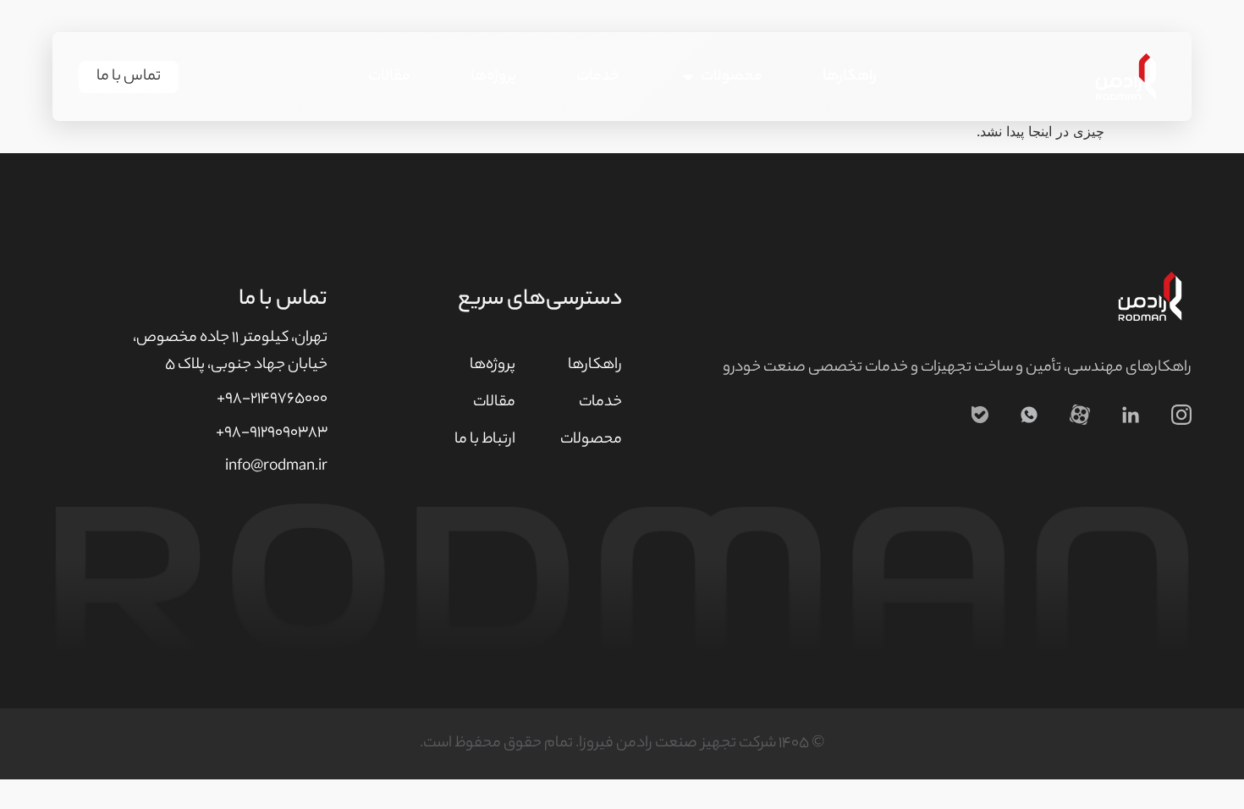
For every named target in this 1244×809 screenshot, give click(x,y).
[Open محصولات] (688, 77)
